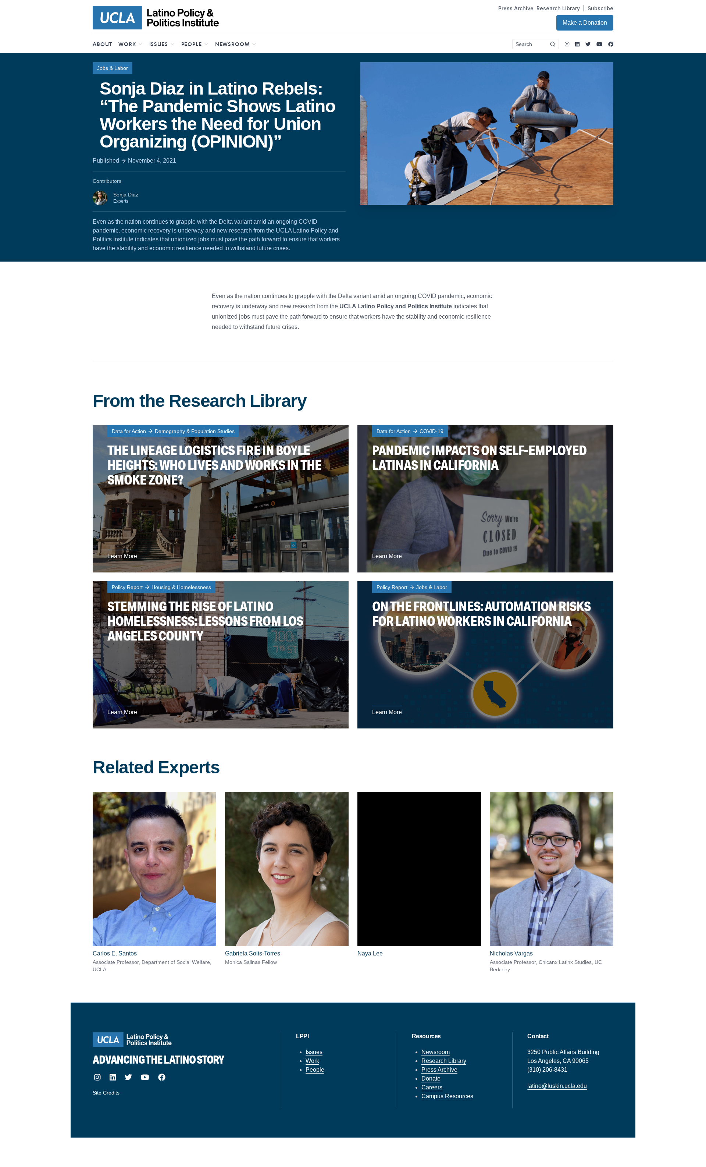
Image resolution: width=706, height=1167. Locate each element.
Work (312, 1061)
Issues (314, 1052)
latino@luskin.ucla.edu (557, 1086)
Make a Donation (585, 22)
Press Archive (516, 8)
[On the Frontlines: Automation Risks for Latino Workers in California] (485, 654)
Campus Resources (447, 1096)
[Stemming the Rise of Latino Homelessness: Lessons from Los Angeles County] (221, 654)
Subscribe (600, 8)
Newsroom (435, 1052)
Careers (431, 1087)
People (315, 1070)
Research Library (558, 8)
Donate (431, 1078)
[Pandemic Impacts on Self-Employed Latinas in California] (485, 498)
